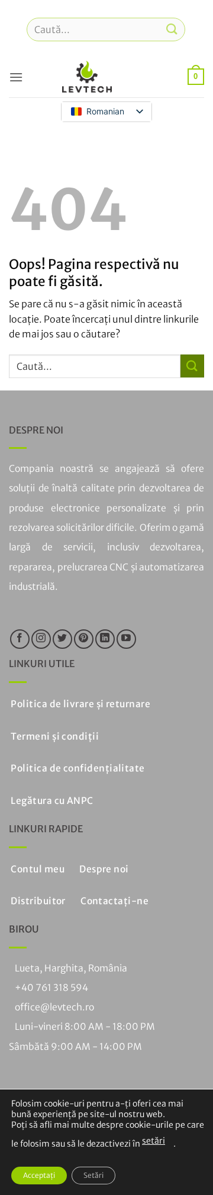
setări (153, 1140)
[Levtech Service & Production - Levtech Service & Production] (87, 76)
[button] (16, 77)
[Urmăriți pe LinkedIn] (105, 639)
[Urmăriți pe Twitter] (62, 639)
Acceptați (39, 1175)
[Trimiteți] (172, 29)
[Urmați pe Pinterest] (83, 639)
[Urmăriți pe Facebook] (20, 639)
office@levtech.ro (54, 1007)
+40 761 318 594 (51, 987)
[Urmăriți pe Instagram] (41, 639)
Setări (93, 1175)
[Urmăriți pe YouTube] (126, 639)
